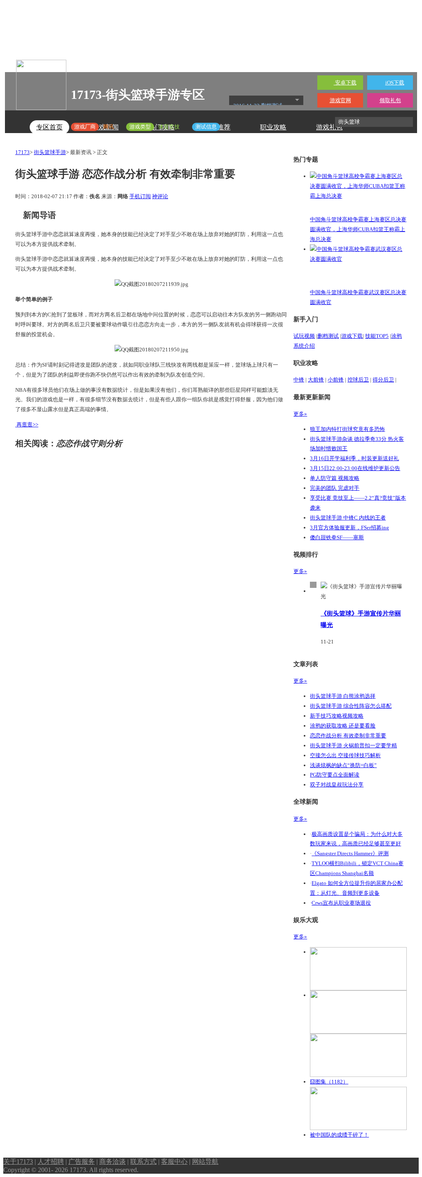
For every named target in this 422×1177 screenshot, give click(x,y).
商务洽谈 (112, 1161)
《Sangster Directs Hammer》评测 (350, 853)
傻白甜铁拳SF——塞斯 (337, 537)
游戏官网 (340, 100)
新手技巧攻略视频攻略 (336, 716)
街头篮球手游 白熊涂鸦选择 (342, 696)
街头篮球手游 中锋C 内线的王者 (348, 518)
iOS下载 (394, 83)
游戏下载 (352, 336)
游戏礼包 (329, 127)
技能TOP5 (377, 336)
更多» (300, 414)
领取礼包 (390, 100)
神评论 (160, 196)
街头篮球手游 (50, 152)
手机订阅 (140, 196)
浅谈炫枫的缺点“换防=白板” (343, 765)
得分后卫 (383, 380)
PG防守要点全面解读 (334, 775)
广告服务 (81, 1161)
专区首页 (49, 127)
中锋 (298, 380)
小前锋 (336, 380)
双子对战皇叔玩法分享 (336, 785)
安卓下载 (345, 83)
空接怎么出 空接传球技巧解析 (345, 755)
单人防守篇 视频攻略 (334, 478)
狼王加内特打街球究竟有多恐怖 (347, 429)
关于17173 (18, 1161)
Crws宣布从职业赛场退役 (341, 903)
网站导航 (205, 1161)
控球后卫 (358, 380)
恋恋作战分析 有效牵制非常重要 (348, 735)
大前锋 (316, 380)
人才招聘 (51, 1161)
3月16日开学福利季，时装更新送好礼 (354, 458)
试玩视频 (304, 336)
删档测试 (328, 336)
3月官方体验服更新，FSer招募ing (349, 527)
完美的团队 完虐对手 (334, 488)
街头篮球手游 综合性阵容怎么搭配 (351, 706)
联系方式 (143, 1161)
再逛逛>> (27, 424)
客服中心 (174, 1161)
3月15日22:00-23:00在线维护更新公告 (355, 468)
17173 (22, 152)
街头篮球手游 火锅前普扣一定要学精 (353, 745)
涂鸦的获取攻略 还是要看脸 (342, 726)
